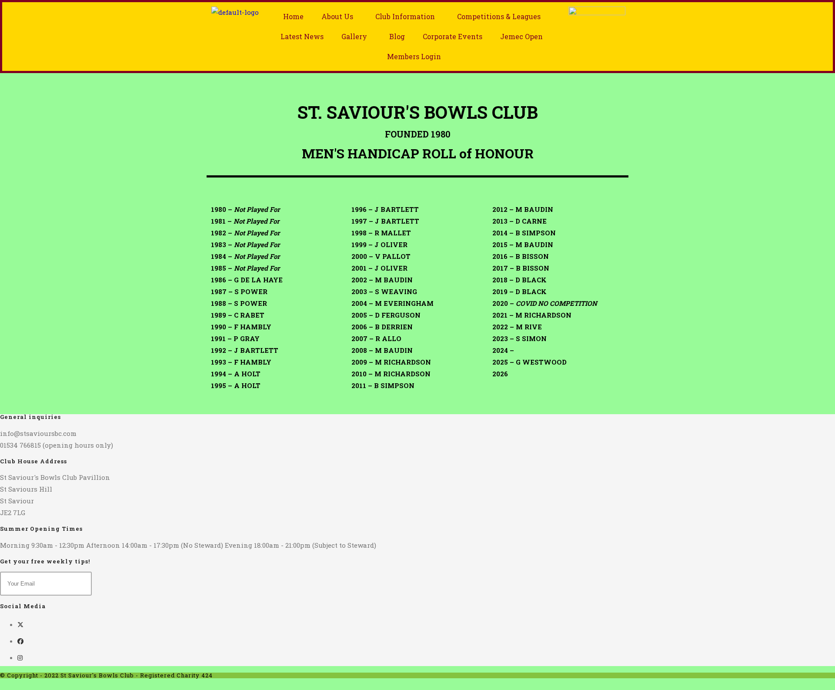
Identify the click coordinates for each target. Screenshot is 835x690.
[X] (20, 624)
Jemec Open (521, 36)
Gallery (354, 36)
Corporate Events (452, 36)
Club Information (405, 16)
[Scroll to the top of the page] (2, 684)
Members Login (414, 56)
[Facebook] (20, 641)
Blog (397, 36)
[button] (339, 17)
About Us (337, 16)
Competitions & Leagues (499, 16)
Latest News (302, 36)
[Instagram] (20, 657)
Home (293, 16)
